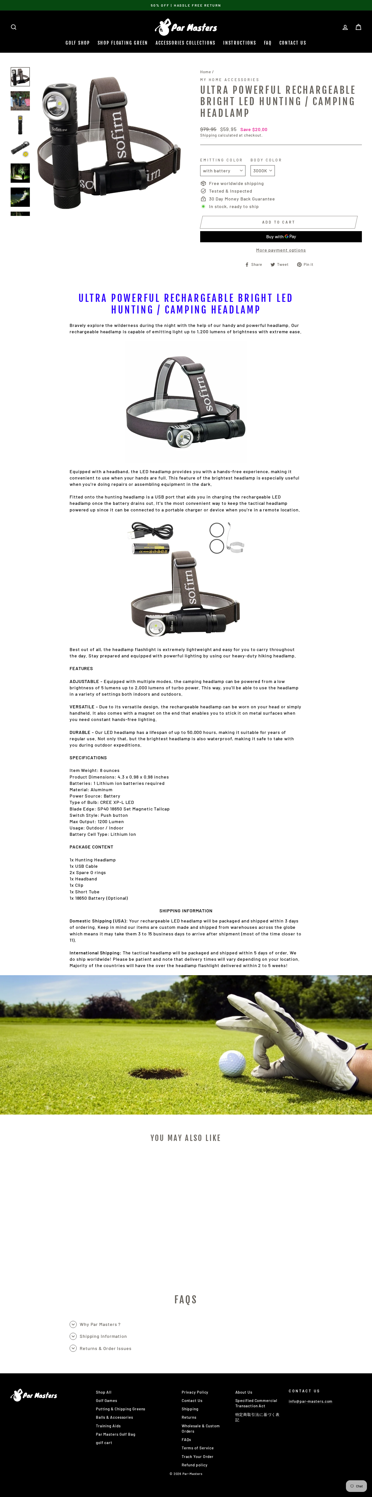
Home (205, 71)
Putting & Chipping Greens (121, 1409)
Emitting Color (221, 160)
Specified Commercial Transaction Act (256, 1403)
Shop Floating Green (123, 43)
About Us (243, 1392)
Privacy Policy (195, 1392)
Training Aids (108, 1426)
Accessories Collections (186, 43)
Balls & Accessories (114, 1417)
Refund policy (195, 1465)
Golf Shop (78, 43)
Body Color (266, 160)
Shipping (208, 135)
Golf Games (106, 1400)
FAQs (186, 1439)
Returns (189, 1417)
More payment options (281, 250)
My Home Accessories (229, 80)
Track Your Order (198, 1456)
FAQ (268, 43)
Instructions (239, 43)
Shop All (104, 1392)
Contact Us (292, 43)
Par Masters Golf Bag (115, 1434)
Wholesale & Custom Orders (201, 1428)
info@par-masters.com (311, 1401)
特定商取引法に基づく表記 (257, 1417)
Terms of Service (198, 1448)
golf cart (104, 1442)
